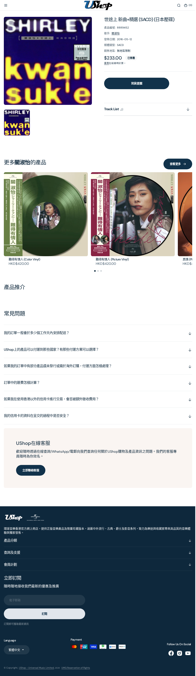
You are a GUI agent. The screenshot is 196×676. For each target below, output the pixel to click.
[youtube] (185, 653)
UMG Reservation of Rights (75, 667)
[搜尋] (176, 5)
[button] (6, 5)
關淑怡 (116, 33)
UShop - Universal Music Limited (36, 667)
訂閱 (44, 614)
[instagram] (176, 653)
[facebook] (168, 653)
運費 (106, 63)
